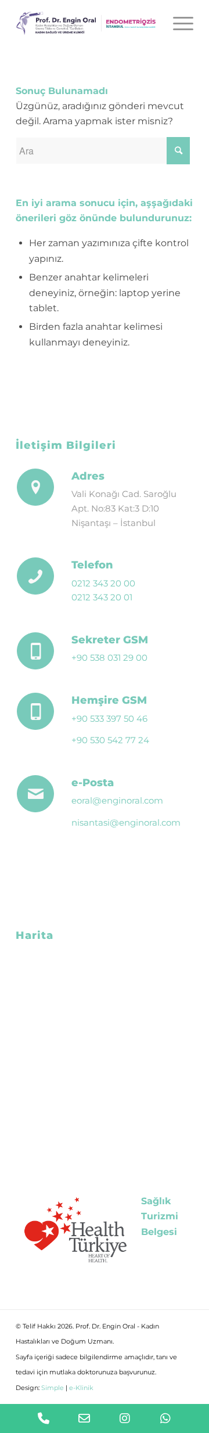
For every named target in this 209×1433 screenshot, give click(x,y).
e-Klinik (81, 1388)
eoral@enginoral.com (117, 800)
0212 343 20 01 (101, 597)
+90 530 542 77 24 (110, 740)
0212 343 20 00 (103, 583)
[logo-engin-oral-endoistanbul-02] (87, 23)
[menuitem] (177, 23)
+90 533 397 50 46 (109, 718)
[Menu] (177, 23)
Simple (52, 1388)
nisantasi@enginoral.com (126, 822)
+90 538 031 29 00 (109, 657)
